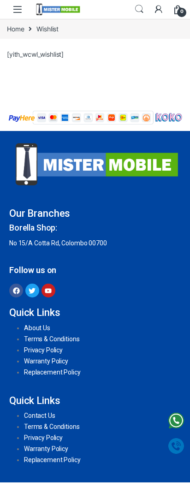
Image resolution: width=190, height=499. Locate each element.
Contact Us (39, 415)
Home (15, 29)
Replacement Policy (52, 372)
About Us (37, 328)
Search (139, 9)
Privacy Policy (43, 350)
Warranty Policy (46, 361)
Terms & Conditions (51, 339)
